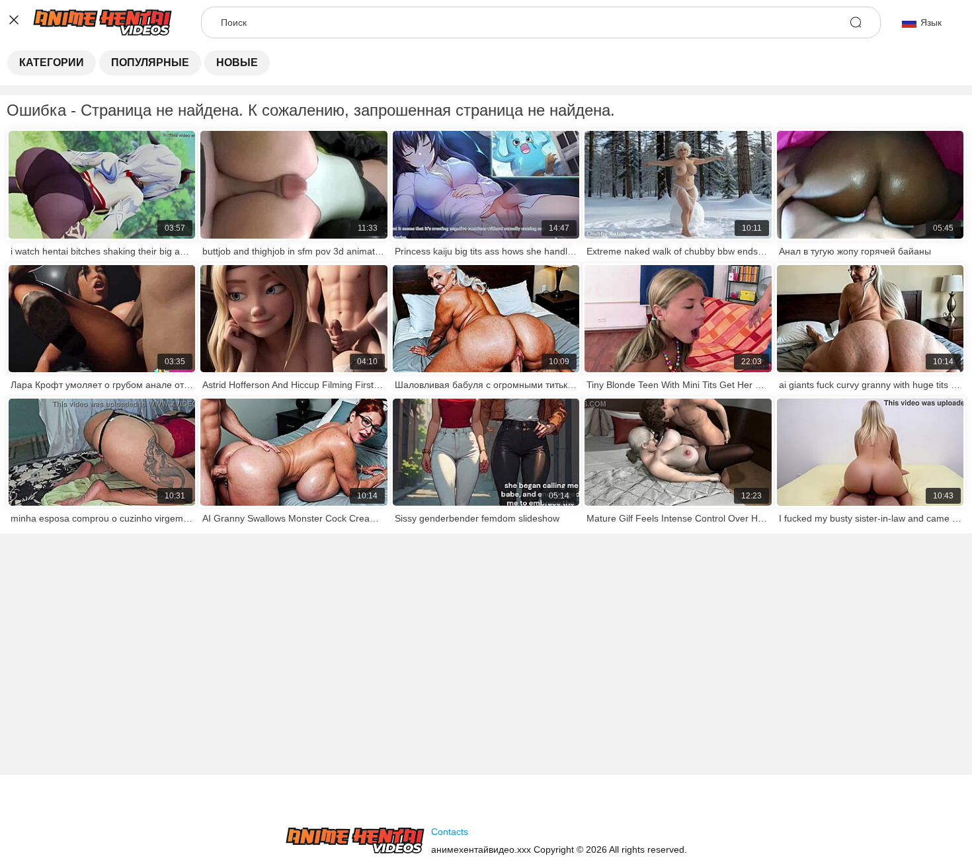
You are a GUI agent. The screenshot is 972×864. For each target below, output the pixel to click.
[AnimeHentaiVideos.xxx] (355, 840)
